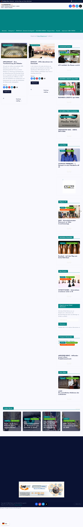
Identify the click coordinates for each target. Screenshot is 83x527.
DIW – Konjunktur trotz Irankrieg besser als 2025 (70, 425)
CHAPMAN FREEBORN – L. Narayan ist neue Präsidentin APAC (68, 165)
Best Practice (70, 277)
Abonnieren (62, 324)
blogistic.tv (70, 207)
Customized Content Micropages (69, 54)
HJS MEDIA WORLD (77, 1)
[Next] (70, 69)
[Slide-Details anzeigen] (69, 186)
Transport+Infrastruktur (67, 209)
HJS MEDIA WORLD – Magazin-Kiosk (45, 30)
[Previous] (68, 69)
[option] (69, 58)
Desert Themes (18, 504)
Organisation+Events (72, 378)
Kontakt (58, 30)
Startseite (4, 30)
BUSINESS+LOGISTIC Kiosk (67, 86)
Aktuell (63, 52)
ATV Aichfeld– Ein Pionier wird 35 (69, 65)
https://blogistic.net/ (42, 36)
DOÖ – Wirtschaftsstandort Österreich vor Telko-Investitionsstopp (67, 222)
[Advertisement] (41, 19)
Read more (7, 91)
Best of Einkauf (8, 45)
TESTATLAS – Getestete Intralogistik (25, 30)
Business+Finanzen (72, 243)
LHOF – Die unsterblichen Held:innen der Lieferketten (68, 393)
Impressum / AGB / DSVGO (68, 30)
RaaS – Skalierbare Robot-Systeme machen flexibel (11, 425)
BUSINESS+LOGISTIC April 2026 (68, 97)
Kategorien (11, 30)
